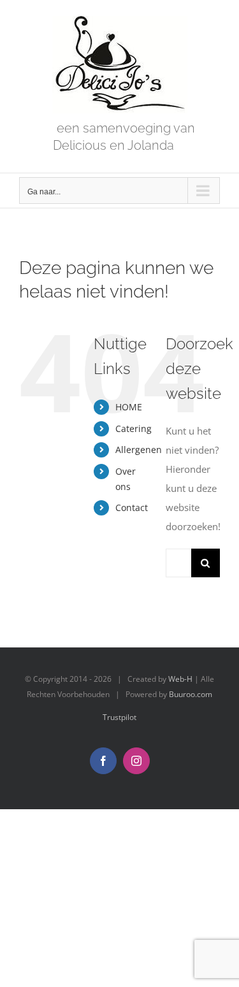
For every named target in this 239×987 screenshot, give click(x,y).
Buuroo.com (190, 694)
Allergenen (138, 449)
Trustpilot (119, 717)
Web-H (180, 679)
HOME (128, 407)
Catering (133, 428)
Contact (131, 507)
